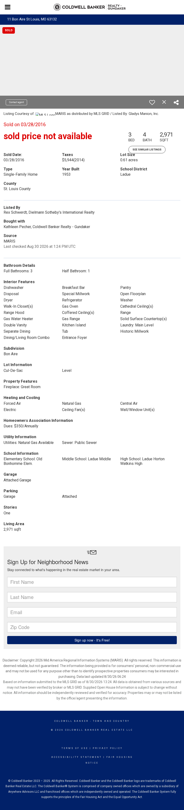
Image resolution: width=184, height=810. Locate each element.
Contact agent (16, 102)
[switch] (152, 102)
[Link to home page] (92, 7)
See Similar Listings (146, 149)
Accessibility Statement (76, 757)
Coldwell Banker (71, 721)
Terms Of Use (75, 748)
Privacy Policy (108, 748)
